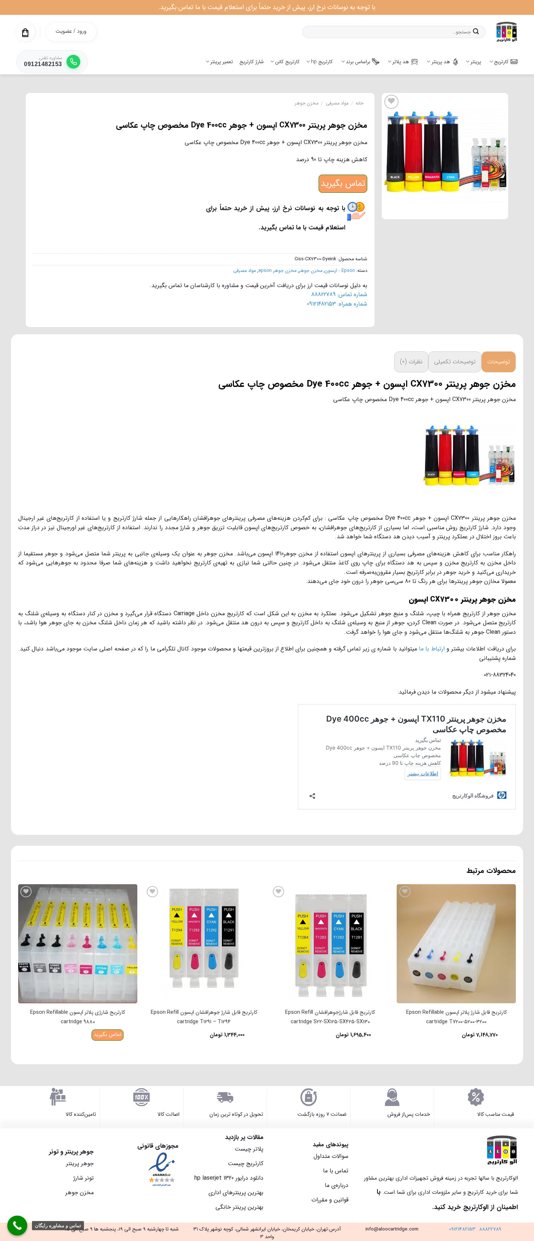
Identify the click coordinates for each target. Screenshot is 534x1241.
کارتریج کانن (287, 62)
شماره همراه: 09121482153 (337, 304)
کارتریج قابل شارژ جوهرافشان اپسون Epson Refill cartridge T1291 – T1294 (204, 1017)
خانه (360, 103)
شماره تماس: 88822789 (339, 294)
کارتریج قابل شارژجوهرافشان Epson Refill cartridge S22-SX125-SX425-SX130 (330, 1017)
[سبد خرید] (25, 33)
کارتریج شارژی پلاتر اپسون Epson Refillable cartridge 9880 (77, 1017)
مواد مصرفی (337, 103)
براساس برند (358, 62)
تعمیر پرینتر (221, 62)
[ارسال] (476, 32)
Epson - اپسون (340, 270)
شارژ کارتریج (251, 62)
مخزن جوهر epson (277, 270)
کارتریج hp (322, 62)
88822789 (490, 1229)
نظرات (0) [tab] (411, 361)
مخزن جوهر (306, 103)
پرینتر (475, 62)
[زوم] (498, 210)
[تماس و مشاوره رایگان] (17, 1226)
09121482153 (462, 1229)
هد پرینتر (441, 62)
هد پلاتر (400, 62)
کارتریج (501, 62)
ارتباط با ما (432, 648)
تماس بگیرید (343, 184)
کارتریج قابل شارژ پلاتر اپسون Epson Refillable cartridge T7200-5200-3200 (456, 1017)
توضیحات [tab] (498, 361)
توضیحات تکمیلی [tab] (455, 361)
